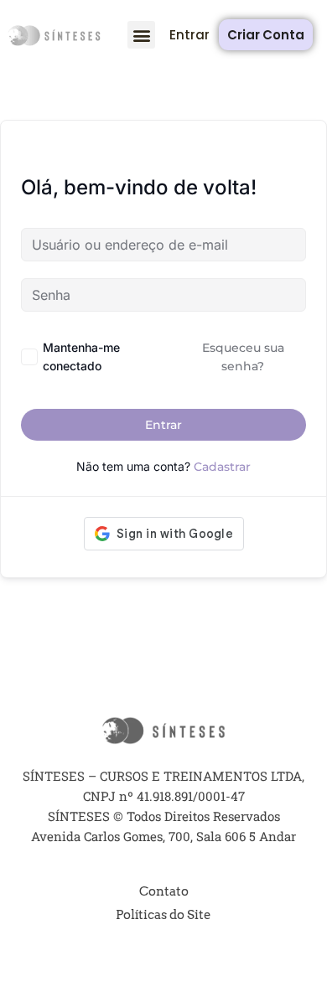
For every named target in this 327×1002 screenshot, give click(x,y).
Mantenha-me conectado (81, 356)
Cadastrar (222, 466)
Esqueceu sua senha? (243, 357)
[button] (141, 35)
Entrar (163, 424)
